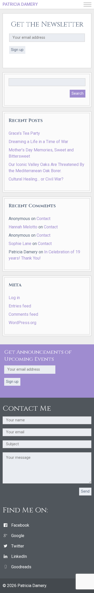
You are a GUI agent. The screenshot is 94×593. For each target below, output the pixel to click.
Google (17, 535)
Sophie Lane (20, 243)
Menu (87, 4)
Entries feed (20, 306)
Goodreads (21, 566)
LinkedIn (19, 556)
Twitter (17, 546)
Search (78, 93)
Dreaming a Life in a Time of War (38, 141)
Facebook (20, 525)
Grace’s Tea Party (24, 133)
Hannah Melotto (23, 226)
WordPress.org (22, 322)
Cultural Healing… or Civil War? (36, 179)
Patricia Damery (20, 4)
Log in (14, 297)
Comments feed (23, 314)
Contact (43, 218)
